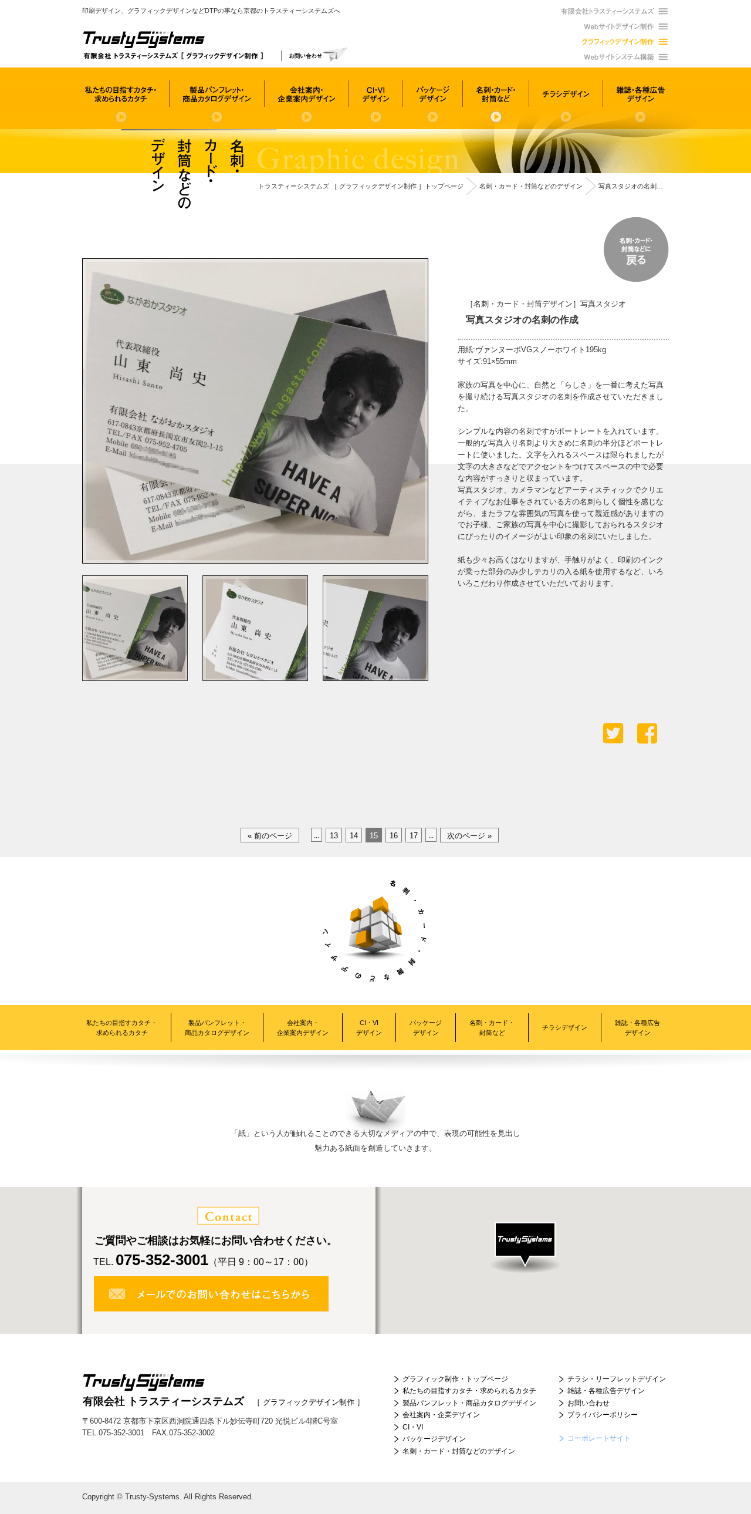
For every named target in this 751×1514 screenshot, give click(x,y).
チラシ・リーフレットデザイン (616, 1379)
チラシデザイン (564, 1027)
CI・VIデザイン (369, 1027)
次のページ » (469, 835)
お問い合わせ (588, 1403)
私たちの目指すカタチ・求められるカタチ (121, 1027)
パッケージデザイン (426, 1027)
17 (414, 835)
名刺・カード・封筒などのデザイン (458, 1451)
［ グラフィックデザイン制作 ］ (223, 1401)
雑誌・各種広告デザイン (637, 1027)
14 (354, 835)
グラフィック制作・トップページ (455, 1379)
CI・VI (412, 1427)
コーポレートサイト (599, 1438)
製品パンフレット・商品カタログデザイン (217, 1027)
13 (334, 835)
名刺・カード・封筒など (492, 1027)
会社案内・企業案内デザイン (303, 1027)
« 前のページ (270, 835)
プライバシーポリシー (602, 1415)
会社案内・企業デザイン (441, 1415)
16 (394, 835)
